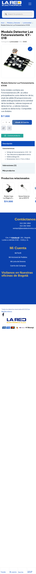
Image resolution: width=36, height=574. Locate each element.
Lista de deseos (30, 572)
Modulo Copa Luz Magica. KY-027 (8, 198)
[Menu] (29, 3)
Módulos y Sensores (13, 23)
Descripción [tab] (7, 144)
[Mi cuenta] (11, 570)
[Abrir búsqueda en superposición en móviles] (18, 14)
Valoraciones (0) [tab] (9, 165)
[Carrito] (19, 570)
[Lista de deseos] (28, 569)
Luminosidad (27, 23)
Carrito (20, 572)
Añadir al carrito (22, 122)
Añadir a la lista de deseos (9, 128)
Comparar (3, 128)
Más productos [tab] (8, 171)
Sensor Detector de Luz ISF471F (24, 197)
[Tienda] (2, 570)
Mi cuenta (13, 572)
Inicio (2, 23)
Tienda (3, 572)
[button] (30, 49)
